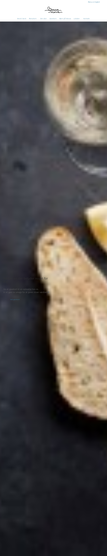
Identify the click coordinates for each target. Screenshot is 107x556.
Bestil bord (21, 19)
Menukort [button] (33, 19)
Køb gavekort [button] (15, 299)
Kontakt (86, 19)
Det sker (43, 19)
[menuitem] (94, 2)
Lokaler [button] (77, 19)
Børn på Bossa (65, 19)
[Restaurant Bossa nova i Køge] (53, 10)
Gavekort (53, 19)
